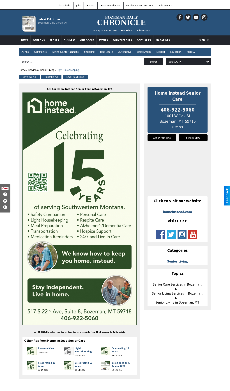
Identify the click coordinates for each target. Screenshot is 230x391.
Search (154, 61)
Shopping (89, 51)
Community (40, 51)
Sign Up (204, 40)
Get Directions (162, 137)
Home (22, 70)
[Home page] (121, 20)
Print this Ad (51, 76)
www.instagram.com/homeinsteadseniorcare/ (182, 234)
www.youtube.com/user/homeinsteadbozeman (192, 234)
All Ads (25, 51)
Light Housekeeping (83, 350)
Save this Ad (29, 76)
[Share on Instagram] (5, 207)
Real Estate (106, 51)
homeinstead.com (177, 211)
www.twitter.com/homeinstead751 (171, 234)
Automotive (125, 51)
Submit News (143, 30)
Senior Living (47, 70)
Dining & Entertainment (65, 51)
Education (175, 51)
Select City (175, 61)
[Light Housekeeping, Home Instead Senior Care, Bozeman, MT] (79, 208)
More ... (191, 51)
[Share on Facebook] (5, 194)
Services (33, 70)
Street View (193, 137)
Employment (144, 51)
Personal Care (46, 348)
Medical (160, 51)
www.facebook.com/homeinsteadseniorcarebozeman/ (160, 234)
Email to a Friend (75, 76)
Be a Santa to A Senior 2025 (121, 364)
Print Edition (127, 30)
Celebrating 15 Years (120, 350)
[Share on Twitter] (5, 200)
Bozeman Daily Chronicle (52, 22)
